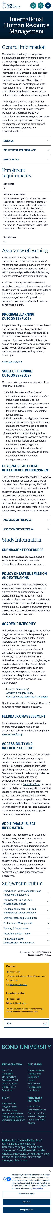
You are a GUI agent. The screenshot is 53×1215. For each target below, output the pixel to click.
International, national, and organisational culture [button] (17, 902)
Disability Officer (31, 784)
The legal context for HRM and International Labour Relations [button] (19, 911)
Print (8, 1023)
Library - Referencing (17, 689)
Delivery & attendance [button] (19, 150)
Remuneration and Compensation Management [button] (18, 940)
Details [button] (8, 140)
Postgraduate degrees (13, 1116)
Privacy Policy (9, 1087)
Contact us (7, 1073)
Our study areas (9, 1110)
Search (41, 5)
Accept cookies (26, 1210)
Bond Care (7, 1070)
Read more (20, 1160)
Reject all (26, 1202)
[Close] (50, 1171)
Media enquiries (10, 1083)
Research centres (36, 1113)
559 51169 (14, 980)
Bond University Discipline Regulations (27, 696)
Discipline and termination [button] (17, 933)
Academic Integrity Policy (19, 693)
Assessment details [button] (17, 520)
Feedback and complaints (34, 1088)
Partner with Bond (36, 1119)
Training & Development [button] (16, 928)
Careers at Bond (10, 1080)
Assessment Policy (12, 734)
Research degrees (37, 1116)
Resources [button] (11, 159)
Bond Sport (33, 1077)
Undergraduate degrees (13, 1120)
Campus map (34, 1073)
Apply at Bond (8, 1103)
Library (31, 1080)
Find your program (12, 361)
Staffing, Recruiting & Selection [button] (20, 918)
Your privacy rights (26, 1194)
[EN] (33, 5)
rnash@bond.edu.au (18, 985)
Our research (34, 1106)
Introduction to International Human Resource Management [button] (22, 893)
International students (12, 1113)
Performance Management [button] (17, 923)
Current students (36, 1070)
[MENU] (48, 5)
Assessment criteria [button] (18, 529)
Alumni (31, 1123)
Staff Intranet (34, 1083)
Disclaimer (7, 1090)
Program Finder (9, 1107)
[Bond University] (11, 5)
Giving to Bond (9, 1077)
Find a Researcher (37, 1110)
